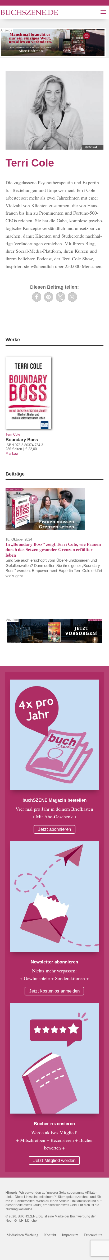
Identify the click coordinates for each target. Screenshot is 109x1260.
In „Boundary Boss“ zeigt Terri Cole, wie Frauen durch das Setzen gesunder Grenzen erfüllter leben (53, 549)
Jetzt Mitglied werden (54, 1160)
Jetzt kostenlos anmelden (54, 991)
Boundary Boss (22, 439)
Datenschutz (93, 1235)
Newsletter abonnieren (54, 961)
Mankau (12, 453)
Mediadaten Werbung (22, 1235)
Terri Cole (13, 434)
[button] (36, 297)
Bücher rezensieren (54, 1123)
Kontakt (50, 1235)
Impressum (70, 1235)
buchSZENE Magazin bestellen (54, 800)
